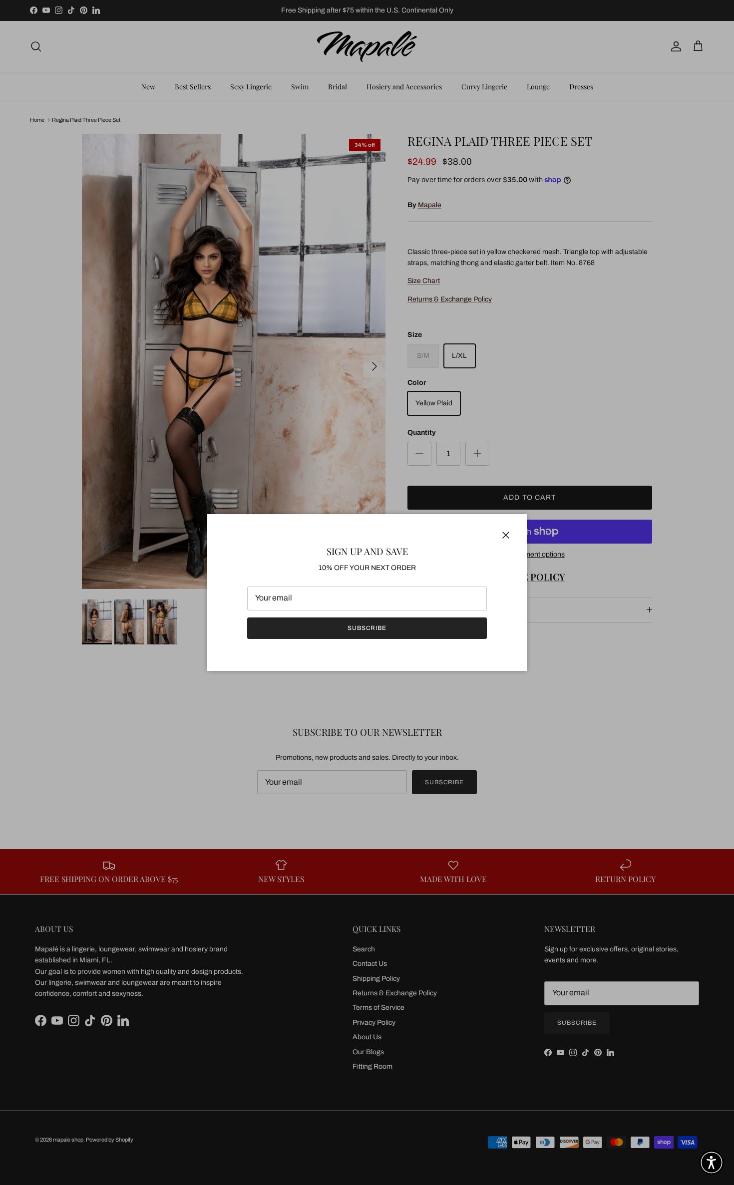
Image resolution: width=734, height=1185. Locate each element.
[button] (711, 1162)
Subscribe (367, 627)
